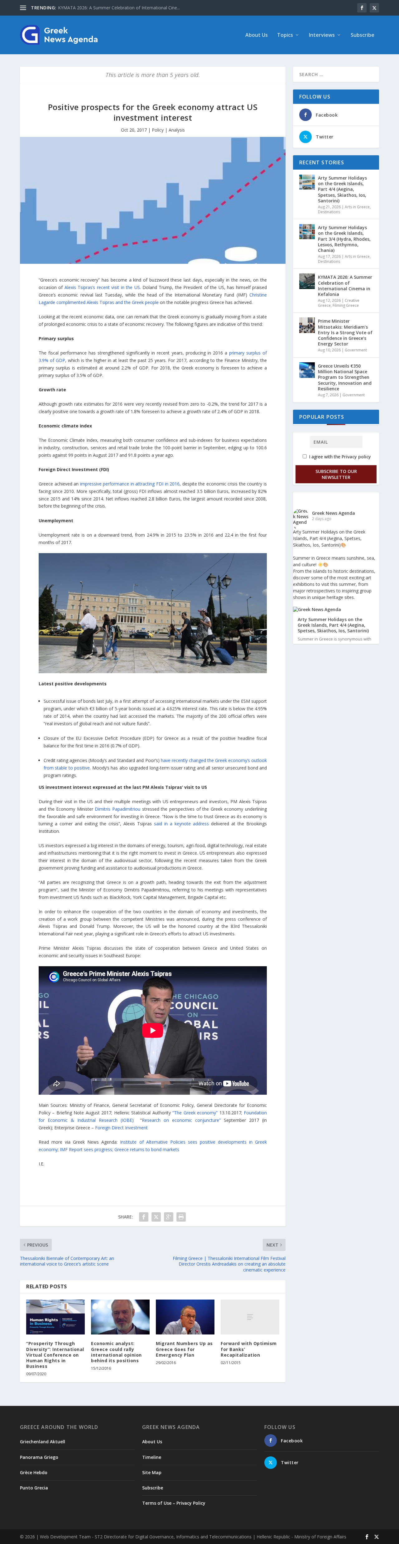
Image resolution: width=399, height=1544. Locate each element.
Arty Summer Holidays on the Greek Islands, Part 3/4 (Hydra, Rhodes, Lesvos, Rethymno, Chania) (344, 238)
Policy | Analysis (168, 130)
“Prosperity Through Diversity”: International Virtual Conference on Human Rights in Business (55, 1354)
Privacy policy (356, 457)
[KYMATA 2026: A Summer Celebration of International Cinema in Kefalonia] (307, 281)
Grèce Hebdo (33, 1472)
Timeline (151, 1457)
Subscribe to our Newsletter (336, 474)
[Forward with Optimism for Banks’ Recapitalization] (250, 1317)
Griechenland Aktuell (42, 1442)
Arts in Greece (357, 207)
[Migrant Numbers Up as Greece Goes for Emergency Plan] (185, 1317)
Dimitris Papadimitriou (117, 809)
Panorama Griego (39, 1457)
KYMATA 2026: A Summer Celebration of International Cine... (119, 8)
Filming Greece (346, 305)
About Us (256, 35)
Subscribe (362, 35)
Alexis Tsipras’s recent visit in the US (102, 287)
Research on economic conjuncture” (181, 1120)
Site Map (151, 1472)
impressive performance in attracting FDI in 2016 (130, 484)
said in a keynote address (181, 824)
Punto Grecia (34, 1488)
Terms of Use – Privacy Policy (173, 1503)
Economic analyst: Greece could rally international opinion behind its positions (116, 1351)
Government (356, 350)
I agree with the (339, 457)
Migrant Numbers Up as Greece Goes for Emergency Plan (184, 1349)
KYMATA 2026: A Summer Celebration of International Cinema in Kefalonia (345, 285)
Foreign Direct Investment (121, 1128)
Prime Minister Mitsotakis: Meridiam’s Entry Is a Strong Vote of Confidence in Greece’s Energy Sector (345, 332)
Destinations (329, 212)
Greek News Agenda (333, 513)
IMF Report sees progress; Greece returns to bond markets (119, 1149)
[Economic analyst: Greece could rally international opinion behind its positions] (120, 1317)
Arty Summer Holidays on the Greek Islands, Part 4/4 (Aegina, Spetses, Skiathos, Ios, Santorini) (342, 189)
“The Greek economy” (195, 1113)
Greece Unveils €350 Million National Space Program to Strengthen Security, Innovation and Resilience (345, 377)
